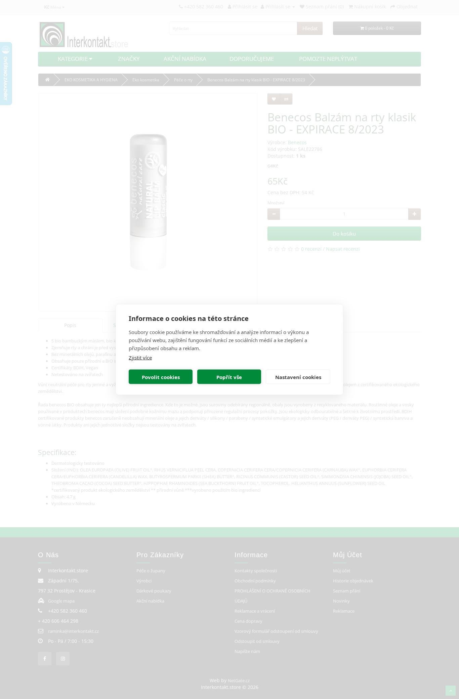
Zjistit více (140, 357)
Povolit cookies (161, 376)
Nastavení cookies (298, 376)
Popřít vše (229, 376)
